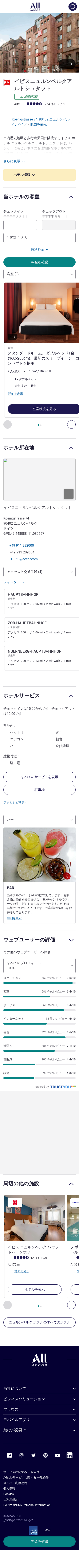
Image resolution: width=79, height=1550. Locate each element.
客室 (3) (13, 274)
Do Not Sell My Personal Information (27, 1505)
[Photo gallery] (39, 43)
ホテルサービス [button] (21, 695)
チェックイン (16, 213)
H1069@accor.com (23, 559)
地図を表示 (38, 124)
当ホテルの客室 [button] (21, 196)
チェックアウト (54, 213)
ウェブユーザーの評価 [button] (29, 940)
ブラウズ (11, 1409)
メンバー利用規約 (15, 1483)
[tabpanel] (39, 356)
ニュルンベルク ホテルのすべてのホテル (39, 1322)
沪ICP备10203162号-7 (18, 1520)
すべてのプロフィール (24, 965)
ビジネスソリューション (24, 1399)
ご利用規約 (10, 1499)
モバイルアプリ (16, 1419)
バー (10, 820)
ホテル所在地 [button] (18, 447)
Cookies (8, 1494)
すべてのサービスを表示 (39, 777)
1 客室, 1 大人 (17, 238)
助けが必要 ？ (15, 1430)
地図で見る (21, 1271)
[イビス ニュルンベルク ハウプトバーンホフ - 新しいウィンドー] (34, 1218)
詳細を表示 (14, 918)
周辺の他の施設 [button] (21, 1183)
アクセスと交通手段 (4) (24, 572)
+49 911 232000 (21, 545)
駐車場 (40, 790)
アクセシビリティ (15, 802)
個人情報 (9, 1488)
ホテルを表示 (35, 1289)
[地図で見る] (39, 479)
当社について (14, 1388)
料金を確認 (39, 1541)
